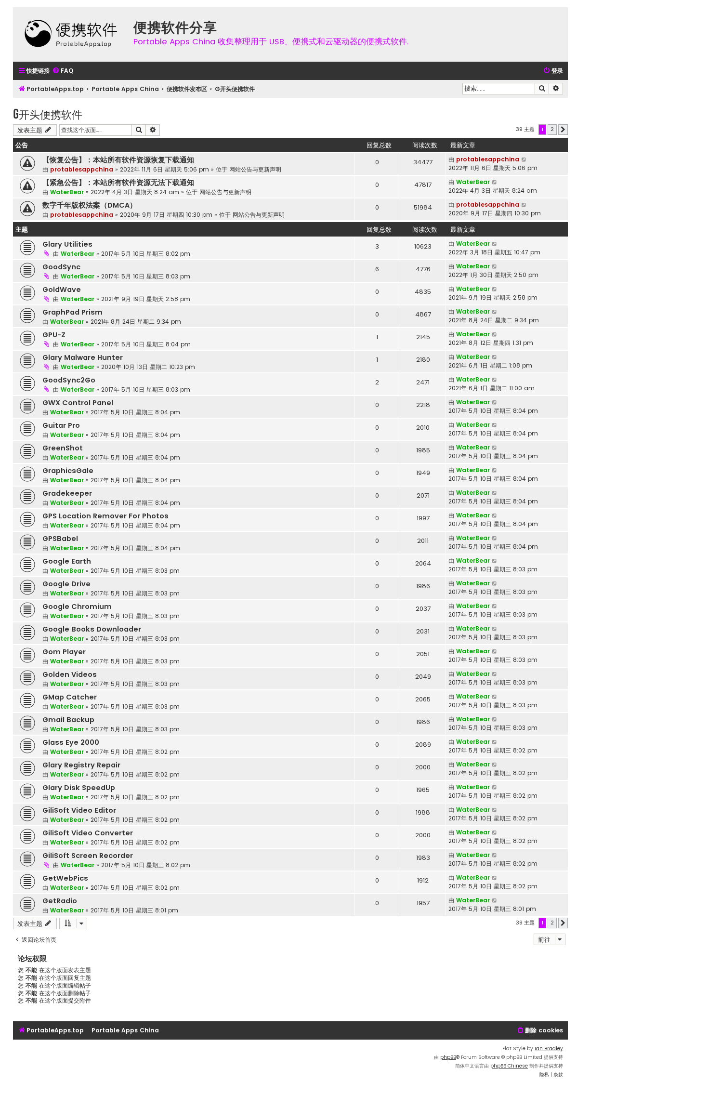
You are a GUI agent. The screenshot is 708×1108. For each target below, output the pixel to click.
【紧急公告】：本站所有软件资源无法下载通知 (118, 182)
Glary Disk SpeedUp (78, 787)
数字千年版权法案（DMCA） (89, 205)
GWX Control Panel (77, 403)
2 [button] (552, 129)
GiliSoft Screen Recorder (87, 855)
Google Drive (66, 584)
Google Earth (66, 561)
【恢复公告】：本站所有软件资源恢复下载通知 (118, 160)
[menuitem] (62, 71)
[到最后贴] (524, 159)
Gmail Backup (68, 720)
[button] (563, 129)
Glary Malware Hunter (82, 357)
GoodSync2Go (68, 380)
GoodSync (61, 267)
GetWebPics (65, 878)
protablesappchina (81, 169)
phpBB (448, 1057)
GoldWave (61, 289)
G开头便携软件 (47, 113)
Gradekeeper (67, 493)
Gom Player (64, 652)
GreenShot (62, 448)
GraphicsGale (67, 470)
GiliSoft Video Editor (79, 810)
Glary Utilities (67, 244)
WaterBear (67, 192)
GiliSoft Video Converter (87, 833)
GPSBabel (60, 538)
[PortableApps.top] (70, 34)
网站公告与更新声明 (255, 169)
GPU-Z (54, 335)
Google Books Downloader (91, 629)
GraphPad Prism (72, 312)
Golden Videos (69, 674)
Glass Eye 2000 (70, 742)
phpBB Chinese (509, 1065)
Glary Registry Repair (81, 765)
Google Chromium (77, 606)
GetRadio (59, 901)
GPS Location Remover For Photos (105, 516)
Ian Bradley (549, 1048)
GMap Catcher (69, 697)
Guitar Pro (61, 425)
